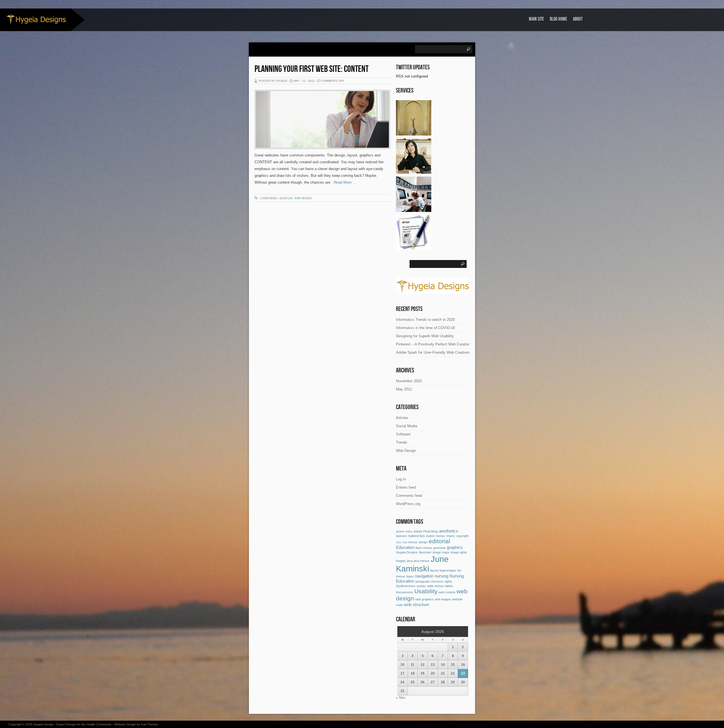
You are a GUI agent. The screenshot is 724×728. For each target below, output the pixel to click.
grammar (439, 547)
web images (443, 599)
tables (449, 586)
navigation (424, 576)
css (398, 542)
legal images (447, 570)
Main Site (536, 19)
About (578, 19)
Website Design (125, 724)
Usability (426, 591)
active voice (404, 531)
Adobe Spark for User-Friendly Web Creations (433, 352)
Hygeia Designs (407, 552)
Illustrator (425, 552)
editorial (439, 541)
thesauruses (404, 592)
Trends (401, 442)
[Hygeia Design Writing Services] (413, 248)
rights (448, 581)
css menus (409, 542)
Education (405, 547)
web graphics (424, 599)
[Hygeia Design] (35, 19)
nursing (441, 576)
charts (450, 536)
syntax (421, 586)
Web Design (303, 198)
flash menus (423, 547)
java (410, 560)
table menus (435, 586)
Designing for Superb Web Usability (425, 336)
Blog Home (558, 19)
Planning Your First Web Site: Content (312, 69)
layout (434, 570)
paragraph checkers (429, 581)
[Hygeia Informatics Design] (413, 210)
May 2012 (404, 389)
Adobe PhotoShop (425, 531)
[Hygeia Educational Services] (413, 171)
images (401, 560)
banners (401, 536)
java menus (422, 560)
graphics (455, 547)
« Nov (401, 697)
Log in (401, 479)
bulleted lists (416, 536)
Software (403, 434)
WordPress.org (408, 504)
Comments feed (409, 495)
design (423, 542)
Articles (286, 198)
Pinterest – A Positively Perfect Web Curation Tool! (437, 344)
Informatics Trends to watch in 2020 (425, 319)
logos (410, 576)
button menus (435, 536)
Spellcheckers (405, 586)
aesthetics (448, 531)
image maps (441, 552)
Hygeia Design (43, 724)
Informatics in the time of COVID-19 (425, 328)
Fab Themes (149, 724)
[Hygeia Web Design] (413, 133)
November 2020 (409, 381)
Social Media (406, 426)
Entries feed (406, 487)
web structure (416, 604)
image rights (459, 552)
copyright (462, 536)
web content (447, 592)
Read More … (343, 182)
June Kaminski (422, 563)
